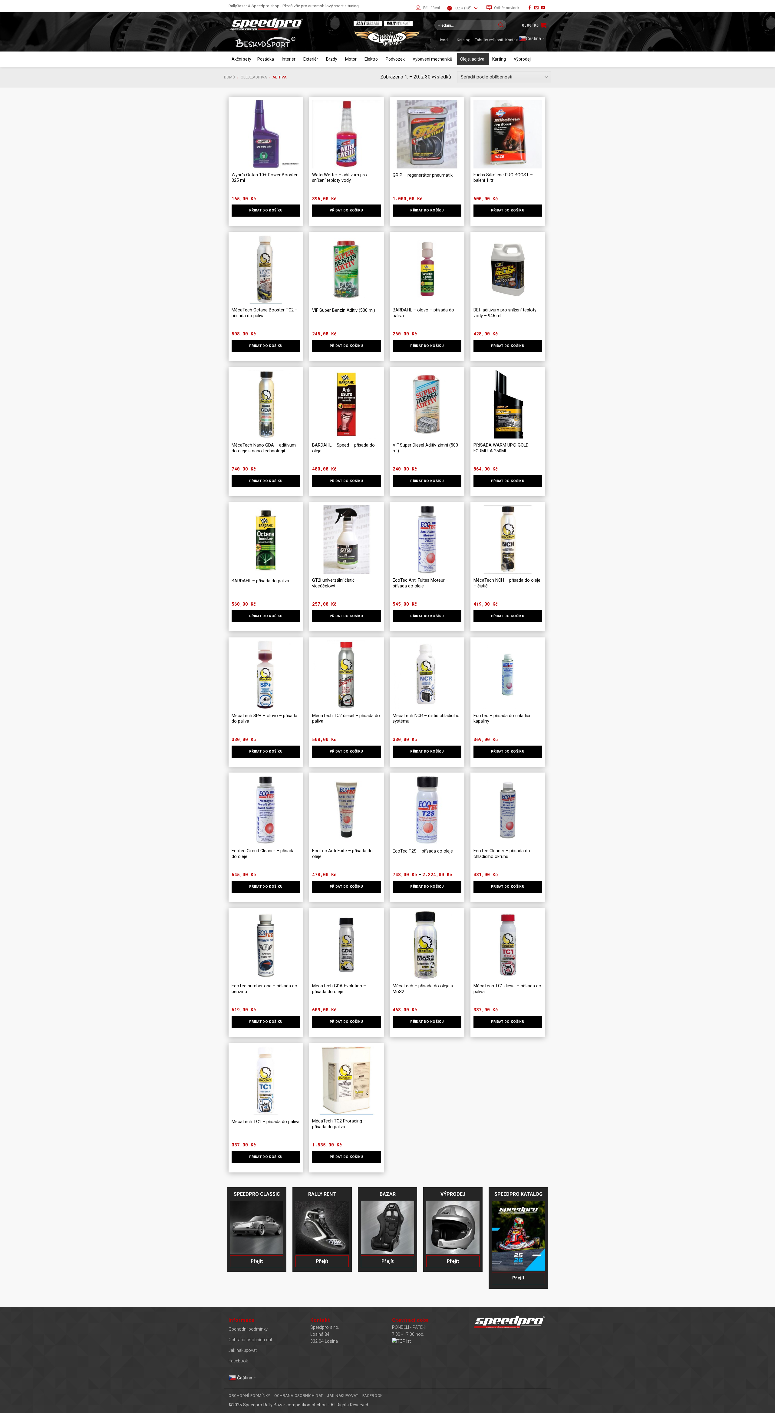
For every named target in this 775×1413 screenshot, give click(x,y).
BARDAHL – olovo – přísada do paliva (423, 313)
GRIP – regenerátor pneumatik (423, 175)
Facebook (238, 1361)
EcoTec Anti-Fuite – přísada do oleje (342, 853)
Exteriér (310, 59)
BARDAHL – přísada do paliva (260, 580)
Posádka (265, 59)
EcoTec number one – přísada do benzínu (264, 988)
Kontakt (512, 40)
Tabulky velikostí (489, 40)
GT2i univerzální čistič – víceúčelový (335, 583)
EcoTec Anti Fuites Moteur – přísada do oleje (421, 583)
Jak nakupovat (243, 1350)
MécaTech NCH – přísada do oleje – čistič (506, 583)
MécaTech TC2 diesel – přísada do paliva (346, 718)
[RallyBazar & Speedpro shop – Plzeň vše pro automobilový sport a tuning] (286, 24)
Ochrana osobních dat (250, 1339)
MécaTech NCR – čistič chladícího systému (426, 718)
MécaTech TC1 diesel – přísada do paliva (507, 988)
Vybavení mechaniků (432, 59)
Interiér (288, 59)
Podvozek (395, 59)
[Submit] (501, 25)
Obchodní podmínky (248, 1329)
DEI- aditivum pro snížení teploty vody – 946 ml (504, 313)
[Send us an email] (536, 8)
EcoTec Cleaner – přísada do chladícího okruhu (501, 853)
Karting (499, 59)
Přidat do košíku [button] (266, 210)
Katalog (463, 40)
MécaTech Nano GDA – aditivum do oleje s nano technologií (264, 448)
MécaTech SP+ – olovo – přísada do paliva (264, 718)
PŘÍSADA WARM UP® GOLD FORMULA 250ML (501, 448)
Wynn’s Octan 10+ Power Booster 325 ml (265, 177)
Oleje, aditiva (472, 59)
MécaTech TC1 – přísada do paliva (265, 1121)
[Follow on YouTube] (543, 8)
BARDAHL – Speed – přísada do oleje (343, 448)
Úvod (443, 40)
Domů (229, 77)
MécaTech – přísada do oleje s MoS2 (423, 988)
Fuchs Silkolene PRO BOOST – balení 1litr (503, 177)
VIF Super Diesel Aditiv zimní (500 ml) (425, 448)
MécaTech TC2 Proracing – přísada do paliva (339, 1124)
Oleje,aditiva (254, 77)
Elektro (371, 59)
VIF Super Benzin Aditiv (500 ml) (343, 310)
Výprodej (522, 59)
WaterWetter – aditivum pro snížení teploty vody (339, 177)
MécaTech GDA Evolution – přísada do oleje (339, 988)
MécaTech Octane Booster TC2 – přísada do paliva (265, 313)
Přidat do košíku (427, 886)
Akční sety (241, 59)
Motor (351, 59)
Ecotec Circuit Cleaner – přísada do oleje (263, 853)
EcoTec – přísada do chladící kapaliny (501, 718)
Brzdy (331, 59)
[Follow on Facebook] (530, 8)
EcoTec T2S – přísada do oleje (423, 851)
